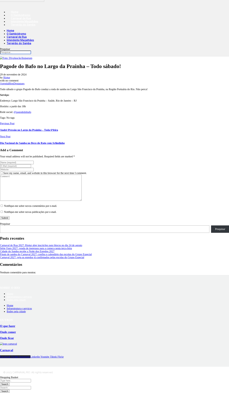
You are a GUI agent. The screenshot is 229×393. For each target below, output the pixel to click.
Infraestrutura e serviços (19, 296)
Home (14, 12)
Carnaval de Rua (21, 18)
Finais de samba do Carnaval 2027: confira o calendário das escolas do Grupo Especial (46, 254)
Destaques (19, 83)
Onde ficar (7, 338)
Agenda (4, 83)
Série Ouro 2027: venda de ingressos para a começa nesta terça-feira (36, 248)
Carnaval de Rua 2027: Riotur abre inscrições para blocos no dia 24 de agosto (41, 245)
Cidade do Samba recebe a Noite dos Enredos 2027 (27, 251)
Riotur (6, 77)
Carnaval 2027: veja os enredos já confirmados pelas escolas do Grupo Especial (42, 257)
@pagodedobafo (22, 112)
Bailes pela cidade (16, 299)
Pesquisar (5, 49)
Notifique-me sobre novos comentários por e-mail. (30, 205)
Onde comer (8, 332)
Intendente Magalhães (24, 21)
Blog (11, 83)
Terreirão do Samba (23, 24)
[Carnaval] (8, 343)
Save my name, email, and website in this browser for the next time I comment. (45, 173)
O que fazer (7, 326)
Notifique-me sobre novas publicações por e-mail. (30, 211)
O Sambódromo (20, 15)
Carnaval (6, 350)
